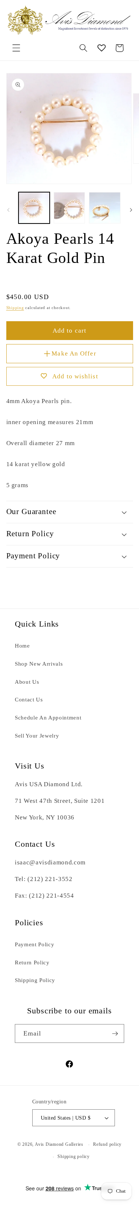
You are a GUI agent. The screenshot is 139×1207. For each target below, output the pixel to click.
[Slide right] (131, 210)
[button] (16, 48)
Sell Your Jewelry (37, 735)
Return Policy (32, 962)
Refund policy (107, 1144)
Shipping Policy (35, 980)
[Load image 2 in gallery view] (69, 207)
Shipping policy (73, 1156)
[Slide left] (8, 210)
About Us (27, 682)
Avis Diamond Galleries (59, 1144)
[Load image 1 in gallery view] (34, 207)
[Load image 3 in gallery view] (104, 207)
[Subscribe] (115, 1033)
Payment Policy (34, 944)
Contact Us (29, 699)
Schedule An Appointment (48, 717)
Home (22, 645)
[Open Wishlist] (101, 48)
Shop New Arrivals (39, 663)
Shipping (15, 307)
